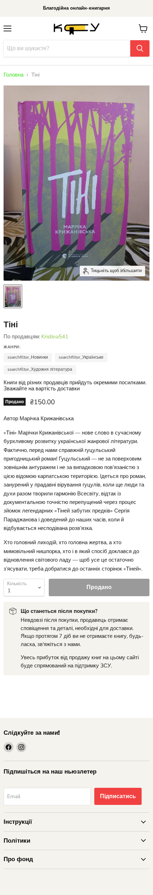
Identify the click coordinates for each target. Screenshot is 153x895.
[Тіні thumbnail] (13, 296)
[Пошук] (139, 48)
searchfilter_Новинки (27, 357)
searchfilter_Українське (81, 357)
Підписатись (118, 796)
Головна (13, 75)
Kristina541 (54, 336)
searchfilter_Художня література (39, 369)
